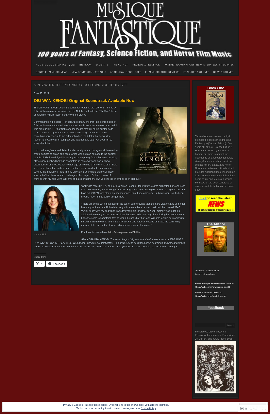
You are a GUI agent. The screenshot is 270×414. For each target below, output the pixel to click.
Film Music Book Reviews (162, 72)
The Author (120, 65)
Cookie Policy (148, 408)
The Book (85, 65)
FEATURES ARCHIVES (196, 72)
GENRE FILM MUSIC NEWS (52, 72)
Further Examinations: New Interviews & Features (199, 65)
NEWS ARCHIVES (223, 72)
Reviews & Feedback (146, 65)
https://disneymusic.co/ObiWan (124, 232)
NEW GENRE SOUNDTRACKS (89, 72)
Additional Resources (125, 72)
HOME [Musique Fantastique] (55, 65)
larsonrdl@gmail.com (205, 274)
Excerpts (102, 65)
